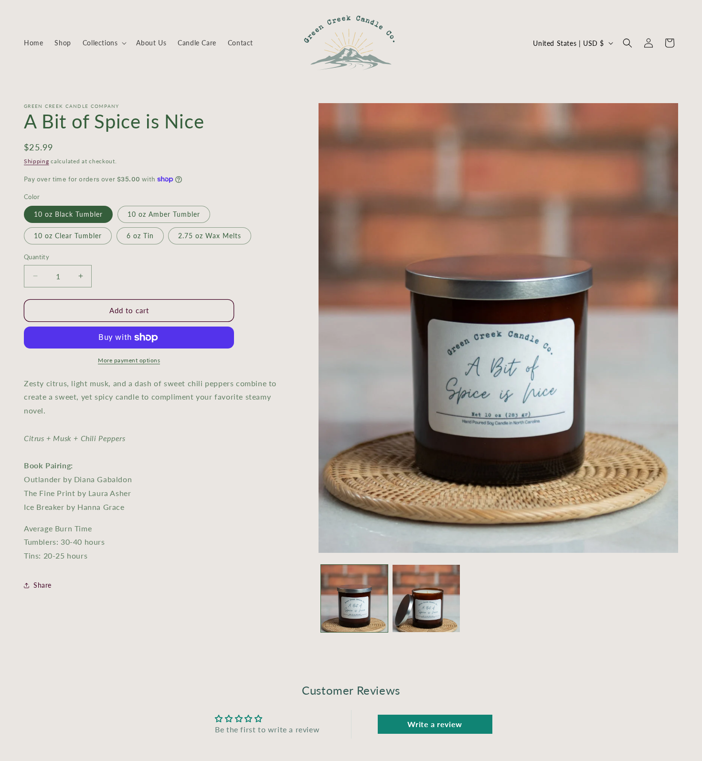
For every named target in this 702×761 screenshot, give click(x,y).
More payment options (129, 360)
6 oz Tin (140, 236)
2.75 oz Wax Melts (209, 236)
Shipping (36, 161)
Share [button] (42, 585)
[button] (104, 43)
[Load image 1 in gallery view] (354, 598)
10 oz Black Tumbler (68, 214)
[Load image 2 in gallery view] (426, 598)
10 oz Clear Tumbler (68, 236)
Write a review (434, 723)
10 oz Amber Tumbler (164, 214)
